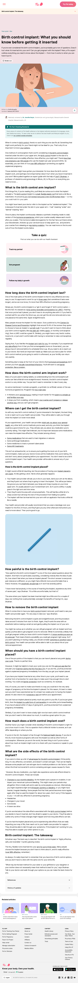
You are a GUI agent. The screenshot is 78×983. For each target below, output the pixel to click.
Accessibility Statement (68, 951)
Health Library (49, 931)
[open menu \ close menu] (4, 4)
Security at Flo (69, 954)
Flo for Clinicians (7, 951)
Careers (27, 937)
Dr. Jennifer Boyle (28, 117)
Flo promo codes (7, 948)
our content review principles (23, 135)
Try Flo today (68, 4)
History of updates (14, 888)
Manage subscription (8, 945)
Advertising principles (51, 938)
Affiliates (27, 939)
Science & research (30, 945)
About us (27, 931)
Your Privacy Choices (69, 958)
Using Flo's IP (69, 947)
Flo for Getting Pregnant (9, 934)
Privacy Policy (69, 931)
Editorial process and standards (51, 934)
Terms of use (69, 941)
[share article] (74, 110)
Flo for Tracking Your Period (10, 931)
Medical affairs (29, 948)
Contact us (28, 942)
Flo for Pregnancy (7, 937)
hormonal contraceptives (58, 362)
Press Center (28, 934)
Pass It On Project (7, 939)
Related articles (9, 900)
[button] (39, 880)
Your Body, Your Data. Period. (70, 934)
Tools (46, 941)
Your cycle (5, 31)
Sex (11, 31)
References (12, 880)
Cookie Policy (69, 944)
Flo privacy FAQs (70, 938)
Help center (5, 942)
